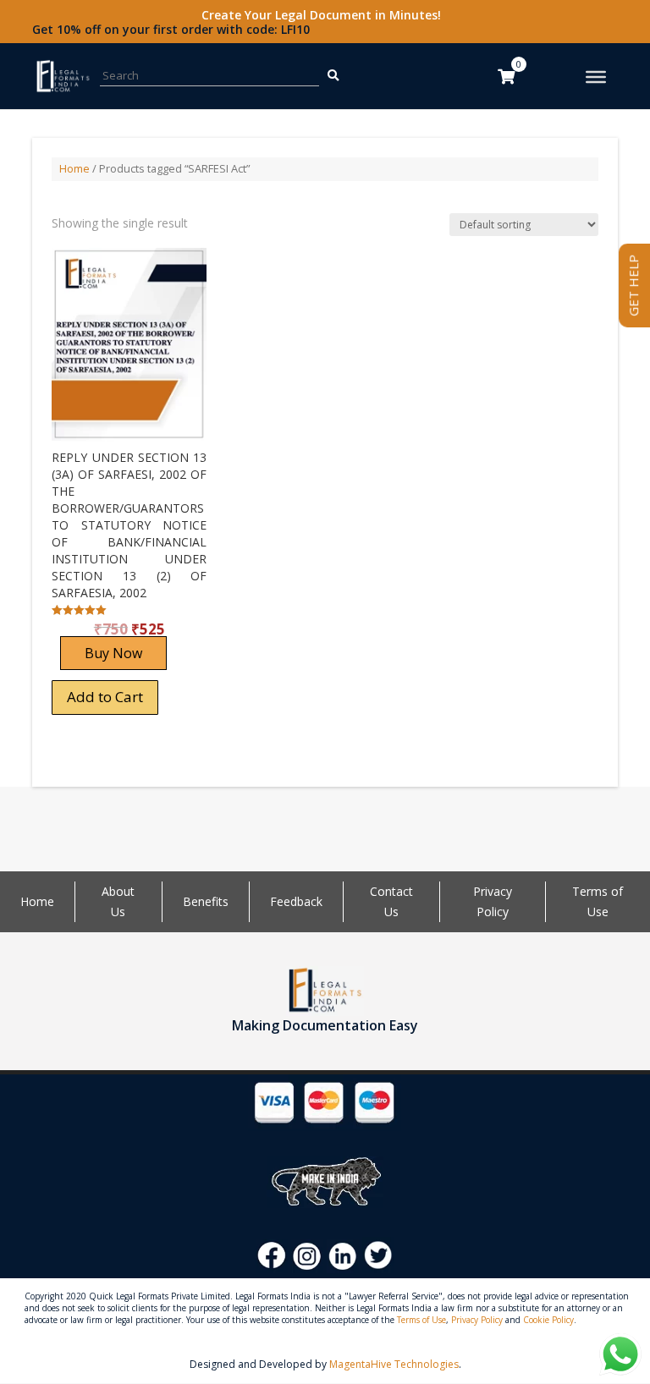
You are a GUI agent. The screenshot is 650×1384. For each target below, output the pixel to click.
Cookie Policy (548, 1320)
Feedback (296, 901)
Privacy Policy (477, 1320)
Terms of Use (421, 1320)
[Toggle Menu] (596, 77)
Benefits (206, 901)
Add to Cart (105, 696)
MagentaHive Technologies (394, 1364)
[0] (506, 76)
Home (74, 168)
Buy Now (113, 653)
